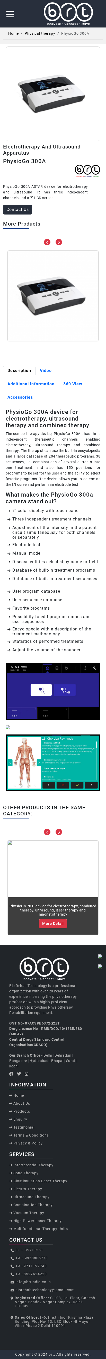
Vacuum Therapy (28, 1213)
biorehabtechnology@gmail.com (45, 1290)
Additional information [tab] (31, 383)
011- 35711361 (29, 1250)
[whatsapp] (101, 956)
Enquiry (19, 1119)
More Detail (53, 923)
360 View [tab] (72, 383)
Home (13, 33)
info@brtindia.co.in (33, 1282)
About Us (21, 1103)
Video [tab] (46, 370)
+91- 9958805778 (31, 1258)
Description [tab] (19, 370)
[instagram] (101, 966)
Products (21, 1111)
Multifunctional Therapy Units (40, 1229)
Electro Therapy (27, 1189)
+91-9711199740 (31, 1266)
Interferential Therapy (33, 1165)
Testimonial (23, 1127)
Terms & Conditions (30, 1135)
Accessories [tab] (20, 397)
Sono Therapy (25, 1173)
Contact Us (17, 209)
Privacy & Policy (27, 1143)
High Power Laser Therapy (37, 1221)
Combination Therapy (32, 1205)
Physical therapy (40, 33)
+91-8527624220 (31, 1274)
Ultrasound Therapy (31, 1197)
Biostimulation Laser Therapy (39, 1181)
